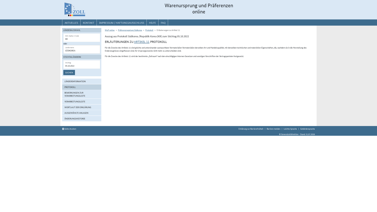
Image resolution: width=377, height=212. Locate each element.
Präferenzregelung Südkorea (130, 30)
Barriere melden (273, 128)
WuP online (110, 30)
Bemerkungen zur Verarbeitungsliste (75, 94)
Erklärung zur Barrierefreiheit (251, 128)
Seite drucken (70, 128)
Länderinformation (75, 81)
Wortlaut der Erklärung (78, 107)
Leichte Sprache (290, 128)
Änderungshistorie (75, 118)
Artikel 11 (141, 42)
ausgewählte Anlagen (76, 112)
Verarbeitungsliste (75, 101)
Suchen (69, 72)
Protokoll (70, 87)
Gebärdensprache (307, 128)
